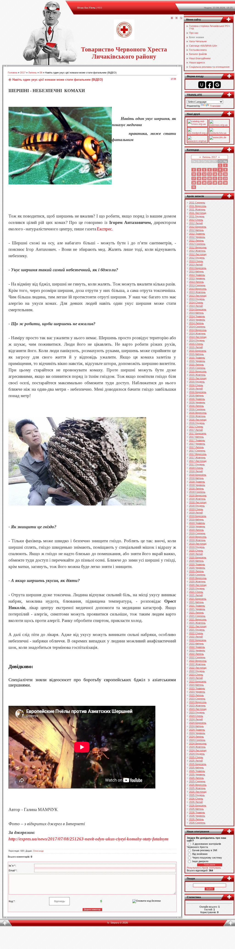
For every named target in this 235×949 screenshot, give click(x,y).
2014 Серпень (197, 326)
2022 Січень (196, 633)
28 (214, 182)
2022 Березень (197, 640)
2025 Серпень (197, 781)
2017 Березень (197, 433)
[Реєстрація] (176, 18)
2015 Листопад (197, 378)
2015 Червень (197, 361)
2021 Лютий (196, 595)
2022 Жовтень (197, 664)
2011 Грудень (196, 216)
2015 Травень (197, 357)
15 (220, 174)
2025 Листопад (197, 791)
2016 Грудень (197, 423)
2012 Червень (197, 237)
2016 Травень (197, 399)
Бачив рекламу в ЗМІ (204, 850)
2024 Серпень (197, 740)
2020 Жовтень (197, 581)
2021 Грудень (197, 629)
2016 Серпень (197, 409)
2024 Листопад (197, 750)
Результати (193, 867)
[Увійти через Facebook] (209, 84)
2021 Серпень (197, 616)
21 (214, 178)
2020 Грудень (197, 588)
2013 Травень (197, 275)
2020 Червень (197, 567)
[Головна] (172, 18)
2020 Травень (197, 564)
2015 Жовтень (197, 374)
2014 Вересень (198, 330)
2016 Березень (197, 392)
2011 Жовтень (197, 209)
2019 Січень (196, 509)
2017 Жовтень (197, 457)
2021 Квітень (196, 602)
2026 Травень (197, 812)
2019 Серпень (197, 533)
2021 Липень (196, 612)
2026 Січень (196, 798)
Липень (32, 72)
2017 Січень (196, 426)
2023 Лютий (196, 678)
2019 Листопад (197, 543)
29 (220, 182)
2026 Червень (197, 815)
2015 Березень (197, 350)
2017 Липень (196, 447)
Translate (215, 106)
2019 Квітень (196, 519)
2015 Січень (196, 343)
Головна (12, 72)
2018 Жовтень (197, 498)
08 (40, 72)
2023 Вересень (198, 702)
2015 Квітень (196, 354)
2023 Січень (196, 674)
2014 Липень (196, 323)
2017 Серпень (197, 450)
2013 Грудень (197, 299)
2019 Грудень (197, 547)
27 (209, 182)
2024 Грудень (197, 753)
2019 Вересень (198, 536)
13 (209, 174)
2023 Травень (197, 688)
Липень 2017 (209, 157)
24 (193, 182)
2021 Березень (197, 598)
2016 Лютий (196, 388)
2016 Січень (196, 385)
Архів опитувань (211, 867)
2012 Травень (197, 233)
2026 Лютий (196, 802)
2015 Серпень (197, 368)
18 (199, 178)
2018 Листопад (197, 502)
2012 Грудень (197, 257)
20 (209, 178)
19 (204, 178)
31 (193, 187)
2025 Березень (197, 764)
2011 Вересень (197, 206)
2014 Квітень (196, 312)
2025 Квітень (196, 767)
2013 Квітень (196, 271)
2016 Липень (196, 405)
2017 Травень (197, 440)
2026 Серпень (197, 822)
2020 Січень (196, 550)
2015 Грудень (197, 381)
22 (220, 178)
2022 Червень (197, 650)
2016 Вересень (198, 412)
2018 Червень (197, 485)
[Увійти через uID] (201, 84)
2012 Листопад (197, 254)
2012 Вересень (198, 247)
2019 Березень (197, 516)
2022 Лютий (196, 636)
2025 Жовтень (197, 788)
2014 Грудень (197, 340)
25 (199, 182)
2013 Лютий (196, 264)
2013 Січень (196, 261)
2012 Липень (196, 240)
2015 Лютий (196, 347)
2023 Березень (197, 681)
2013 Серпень (197, 285)
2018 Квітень (196, 478)
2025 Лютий (196, 760)
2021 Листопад (197, 626)
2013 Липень (196, 281)
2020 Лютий (196, 554)
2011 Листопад (197, 213)
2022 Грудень (197, 671)
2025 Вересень (198, 784)
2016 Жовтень (197, 416)
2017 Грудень (197, 464)
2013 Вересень (198, 288)
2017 (22, 72)
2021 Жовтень (197, 622)
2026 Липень (196, 819)
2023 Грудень (197, 712)
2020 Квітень (196, 560)
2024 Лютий (196, 719)
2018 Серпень (197, 492)
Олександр (38, 851)
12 (204, 174)
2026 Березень (197, 805)
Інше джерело (200, 861)
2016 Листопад (197, 419)
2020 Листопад (197, 585)
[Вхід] (181, 18)
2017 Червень (197, 443)
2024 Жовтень (197, 747)
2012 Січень (196, 219)
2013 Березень (197, 268)
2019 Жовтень (197, 540)
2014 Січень (196, 302)
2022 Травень (197, 647)
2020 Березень (197, 557)
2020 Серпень (197, 574)
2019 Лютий (196, 512)
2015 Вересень (198, 371)
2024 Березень (197, 722)
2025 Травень (197, 771)
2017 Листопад (197, 461)
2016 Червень (197, 402)
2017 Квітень (196, 436)
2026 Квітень (196, 809)
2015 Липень (196, 364)
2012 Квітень (196, 230)
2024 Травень (197, 729)
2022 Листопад (197, 667)
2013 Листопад (197, 295)
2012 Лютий (196, 223)
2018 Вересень (198, 495)
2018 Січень (196, 467)
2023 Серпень (197, 698)
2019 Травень (197, 523)
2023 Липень (196, 695)
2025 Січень (196, 757)
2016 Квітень (196, 395)
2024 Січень (196, 716)
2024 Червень (197, 733)
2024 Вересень (198, 743)
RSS (99, 7)
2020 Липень (196, 571)
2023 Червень (197, 691)
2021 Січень (196, 591)
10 (193, 174)
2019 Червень (197, 526)
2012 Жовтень (197, 250)
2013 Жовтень (197, 292)
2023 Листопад (197, 709)
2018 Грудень (197, 505)
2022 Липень (196, 653)
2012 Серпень (197, 244)
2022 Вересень (198, 660)
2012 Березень (197, 226)
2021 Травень (197, 605)
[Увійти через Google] (217, 84)
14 (214, 174)
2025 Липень (196, 778)
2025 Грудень (197, 795)
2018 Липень (196, 488)
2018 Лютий (196, 471)
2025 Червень (197, 774)
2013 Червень (197, 278)
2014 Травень (197, 316)
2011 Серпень (197, 202)
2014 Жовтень (197, 333)
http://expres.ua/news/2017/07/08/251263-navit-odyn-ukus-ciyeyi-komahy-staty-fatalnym (88, 838)
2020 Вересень (198, 578)
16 (225, 174)
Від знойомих (200, 854)
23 (225, 178)
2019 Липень (196, 529)
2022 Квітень (196, 643)
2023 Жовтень (197, 705)
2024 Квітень (196, 726)
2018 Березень (197, 474)
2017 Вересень (198, 454)
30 (225, 182)
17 (193, 178)
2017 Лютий (196, 430)
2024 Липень (196, 736)
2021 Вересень (198, 619)
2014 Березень (197, 309)
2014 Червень (197, 319)
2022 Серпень (197, 657)
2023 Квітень (196, 685)
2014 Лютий (196, 306)
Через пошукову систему (207, 857)
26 (204, 182)
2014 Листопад (197, 337)
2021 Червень (197, 609)
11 (199, 174)
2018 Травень (197, 481)
